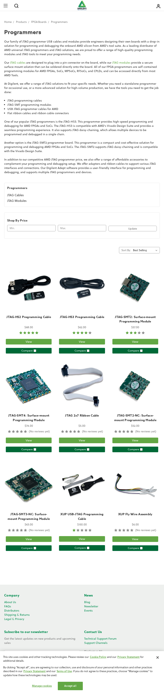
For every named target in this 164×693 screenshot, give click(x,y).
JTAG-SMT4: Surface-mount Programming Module (28, 417)
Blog (87, 602)
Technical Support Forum (100, 639)
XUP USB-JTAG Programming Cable (81, 516)
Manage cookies (42, 686)
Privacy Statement (128, 657)
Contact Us (93, 632)
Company (11, 595)
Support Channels (95, 643)
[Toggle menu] (5, 5)
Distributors (11, 611)
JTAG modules (121, 63)
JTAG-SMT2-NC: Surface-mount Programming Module (135, 417)
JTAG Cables (15, 195)
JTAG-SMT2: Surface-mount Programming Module (135, 319)
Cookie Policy (98, 657)
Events (88, 611)
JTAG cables (17, 63)
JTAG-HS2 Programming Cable (28, 317)
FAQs (7, 606)
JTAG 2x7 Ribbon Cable (82, 415)
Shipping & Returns (17, 615)
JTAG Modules (17, 201)
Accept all (70, 686)
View (29, 341)
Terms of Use (64, 671)
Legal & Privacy (14, 619)
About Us (10, 602)
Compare (27, 350)
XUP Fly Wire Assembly (135, 514)
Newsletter (91, 606)
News (88, 595)
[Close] (157, 657)
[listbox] (146, 250)
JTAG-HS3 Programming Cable (82, 317)
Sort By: (126, 250)
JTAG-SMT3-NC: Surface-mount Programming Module (29, 516)
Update (132, 228)
